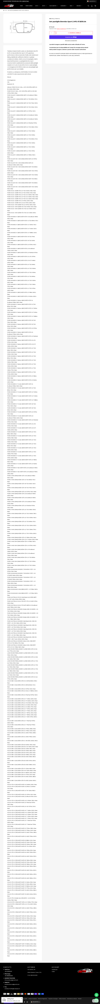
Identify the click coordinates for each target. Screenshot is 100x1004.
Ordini (53, 971)
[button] (88, 6)
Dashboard (54, 969)
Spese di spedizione (61, 28)
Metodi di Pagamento (42, 998)
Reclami (79, 998)
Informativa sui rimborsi (72, 998)
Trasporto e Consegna (53, 998)
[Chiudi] (21, 998)
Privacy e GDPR (24, 998)
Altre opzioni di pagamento (71, 40)
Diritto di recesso (62, 998)
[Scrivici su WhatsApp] (96, 995)
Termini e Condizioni (32, 998)
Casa (5, 10)
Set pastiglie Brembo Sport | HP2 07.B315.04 (18, 10)
